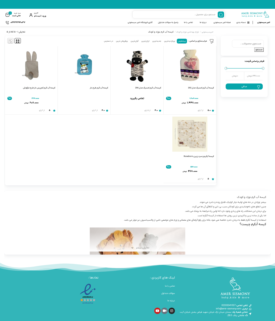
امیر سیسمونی (263, 22)
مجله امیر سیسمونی (222, 22)
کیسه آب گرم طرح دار (99, 88)
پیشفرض (182, 41)
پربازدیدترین (169, 41)
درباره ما (203, 22)
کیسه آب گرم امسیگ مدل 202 (201, 88)
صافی (244, 86)
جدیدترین (156, 41)
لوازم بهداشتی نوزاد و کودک (187, 32)
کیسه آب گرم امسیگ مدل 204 (148, 88)
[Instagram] (172, 311)
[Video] (164, 311)
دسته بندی (241, 22)
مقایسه (207, 101)
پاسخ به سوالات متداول (168, 22)
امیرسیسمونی (207, 32)
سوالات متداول (168, 293)
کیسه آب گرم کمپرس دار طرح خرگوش (39, 88)
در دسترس (108, 41)
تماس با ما (188, 22)
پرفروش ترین (122, 41)
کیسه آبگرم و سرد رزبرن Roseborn (199, 156)
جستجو (259, 49)
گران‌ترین (134, 41)
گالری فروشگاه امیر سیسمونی (140, 22)
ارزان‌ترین (145, 41)
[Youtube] (157, 311)
